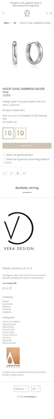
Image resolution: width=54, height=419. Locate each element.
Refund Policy (8, 327)
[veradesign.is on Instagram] (10, 289)
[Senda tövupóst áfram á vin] (24, 173)
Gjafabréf (7, 312)
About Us (7, 337)
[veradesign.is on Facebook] (7, 289)
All (15, 23)
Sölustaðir (7, 340)
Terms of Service (10, 335)
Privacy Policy (9, 332)
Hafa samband (9, 343)
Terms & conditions (11, 321)
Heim (6, 23)
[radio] (8, 133)
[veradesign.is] (27, 13)
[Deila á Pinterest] (17, 173)
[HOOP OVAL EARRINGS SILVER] (27, 55)
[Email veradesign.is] (4, 289)
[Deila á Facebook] (11, 173)
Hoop (5, 92)
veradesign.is (30, 396)
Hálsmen (6, 306)
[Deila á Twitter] (5, 173)
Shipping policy (9, 324)
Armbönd (7, 309)
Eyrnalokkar (8, 304)
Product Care (8, 329)
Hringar (6, 301)
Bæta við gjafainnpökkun (20, 154)
